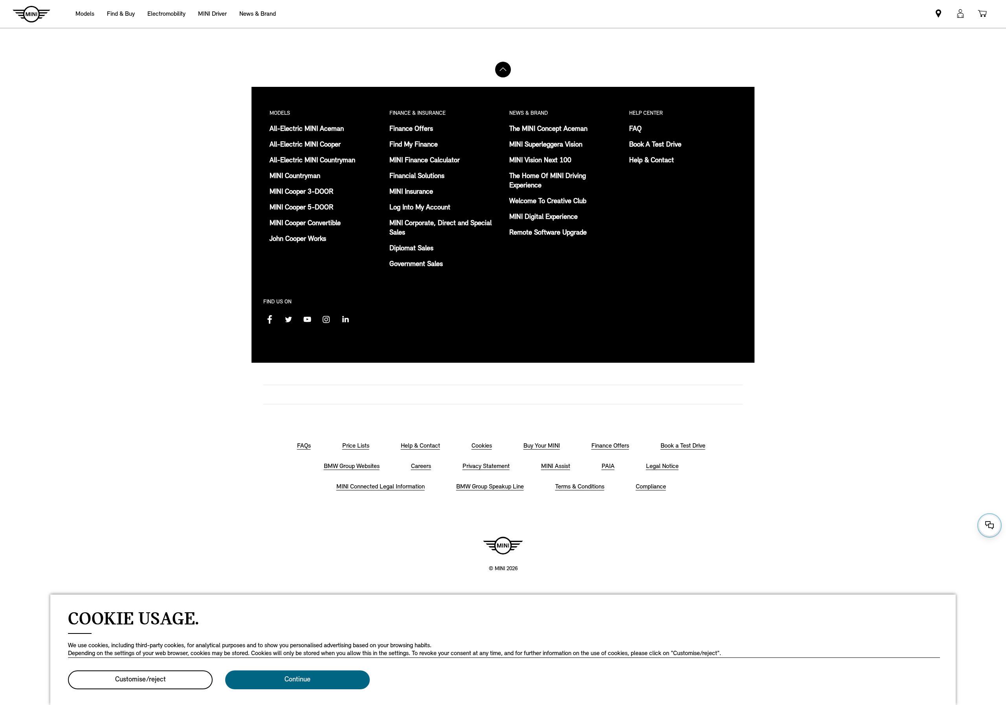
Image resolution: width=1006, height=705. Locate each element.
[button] (960, 14)
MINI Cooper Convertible (305, 223)
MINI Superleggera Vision (545, 145)
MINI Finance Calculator (424, 160)
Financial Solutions (416, 176)
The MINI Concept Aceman (548, 129)
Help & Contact (651, 160)
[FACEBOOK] (269, 319)
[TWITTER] (288, 319)
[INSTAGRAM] (326, 319)
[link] (938, 14)
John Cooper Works (298, 239)
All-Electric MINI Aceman (307, 129)
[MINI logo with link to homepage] (503, 545)
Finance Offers (411, 129)
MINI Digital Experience (543, 217)
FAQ (635, 129)
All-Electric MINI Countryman (312, 160)
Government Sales (416, 264)
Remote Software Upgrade (548, 233)
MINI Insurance (411, 192)
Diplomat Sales (411, 248)
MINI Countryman (295, 176)
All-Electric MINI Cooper (305, 145)
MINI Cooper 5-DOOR (301, 207)
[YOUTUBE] (307, 319)
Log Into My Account (419, 207)
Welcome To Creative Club (547, 201)
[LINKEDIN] (345, 319)
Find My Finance (413, 145)
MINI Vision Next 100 (540, 160)
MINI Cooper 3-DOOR (301, 192)
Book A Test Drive (655, 145)
